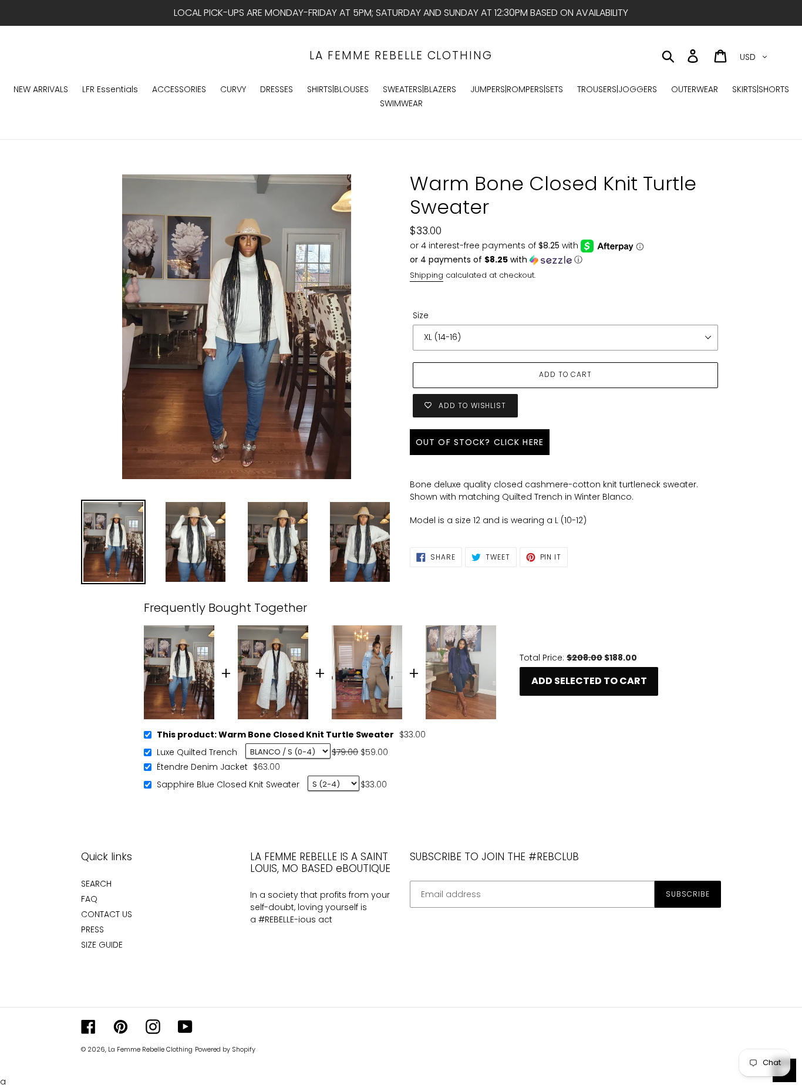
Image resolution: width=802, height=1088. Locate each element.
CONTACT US (106, 914)
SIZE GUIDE (102, 945)
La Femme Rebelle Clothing (401, 56)
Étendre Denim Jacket (202, 767)
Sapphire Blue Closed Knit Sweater (228, 785)
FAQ (89, 899)
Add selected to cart (589, 681)
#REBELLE (276, 919)
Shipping (426, 275)
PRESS (92, 929)
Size (421, 315)
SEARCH (96, 884)
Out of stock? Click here (480, 442)
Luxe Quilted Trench (197, 752)
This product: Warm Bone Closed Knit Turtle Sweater (275, 735)
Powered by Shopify (225, 1049)
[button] (565, 260)
